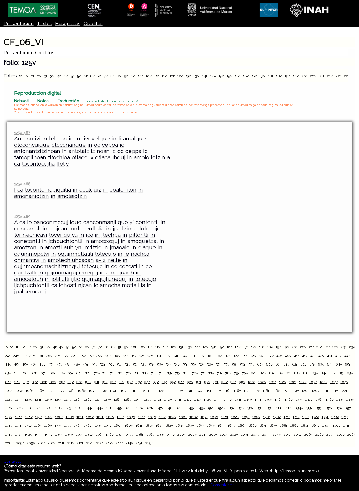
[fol (60, 164)
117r (247, 390)
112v (160, 390)
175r (18, 425)
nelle (114, 260)
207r (330, 434)
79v (245, 373)
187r (262, 425)
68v (61, 373)
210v (51, 443)
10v (149, 76)
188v (294, 425)
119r (285, 390)
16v (246, 76)
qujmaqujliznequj (104, 279)
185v (231, 425)
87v (35, 382)
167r (204, 417)
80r (254, 373)
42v (321, 355)
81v (280, 373)
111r (132, 390)
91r (96, 382)
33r (158, 355)
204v (277, 434)
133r (217, 399)
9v (132, 76)
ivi (37, 138)
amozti (53, 247)
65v (8, 373)
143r (68, 408)
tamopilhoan (30, 157)
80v (263, 373)
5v (79, 76)
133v (228, 399)
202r (223, 434)
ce (114, 266)
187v (273, 425)
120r (305, 390)
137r (298, 399)
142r (48, 408)
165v (172, 417)
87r (26, 382)
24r (7, 355)
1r (20, 76)
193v (48, 434)
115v (217, 390)
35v (201, 355)
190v (336, 425)
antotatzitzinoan (89, 151)
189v (315, 425)
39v (271, 355)
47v (59, 364)
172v (315, 417)
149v (201, 408)
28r (74, 355)
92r (113, 382)
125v (67, 399)
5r (72, 76)
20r (304, 76)
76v (195, 373)
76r (186, 373)
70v (97, 373)
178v (87, 425)
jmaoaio (120, 247)
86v (17, 382)
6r (86, 76)
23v (352, 347)
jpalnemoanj (30, 291)
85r (341, 373)
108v (82, 390)
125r (58, 399)
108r (71, 390)
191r (346, 425)
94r (147, 382)
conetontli (27, 241)
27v (65, 355)
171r (287, 417)
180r (118, 425)
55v (193, 364)
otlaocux (82, 157)
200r (181, 434)
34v (184, 355)
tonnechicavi (30, 235)
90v (88, 382)
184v (211, 425)
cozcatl (128, 266)
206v (319, 434)
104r (334, 382)
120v (315, 390)
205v (297, 434)
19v (296, 76)
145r (109, 408)
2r (32, 76)
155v (318, 408)
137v (308, 399)
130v (168, 399)
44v (8, 364)
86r (8, 382)
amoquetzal (142, 241)
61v (286, 364)
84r (323, 373)
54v (177, 364)
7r (99, 76)
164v (152, 417)
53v (160, 364)
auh (69, 247)
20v (313, 76)
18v (279, 76)
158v (29, 417)
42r (313, 355)
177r (58, 425)
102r (292, 382)
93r (130, 382)
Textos (44, 23)
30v (117, 355)
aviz (101, 260)
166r (183, 417)
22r (338, 76)
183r (179, 425)
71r (104, 373)
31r (125, 355)
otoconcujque (32, 145)
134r (238, 399)
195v (89, 434)
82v (297, 373)
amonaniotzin (31, 196)
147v (160, 408)
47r (51, 364)
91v (104, 382)
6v (92, 76)
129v (147, 399)
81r (271, 373)
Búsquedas (67, 23)
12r (172, 76)
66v (26, 373)
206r (308, 434)
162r (100, 417)
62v (303, 364)
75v (178, 373)
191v (8, 434)
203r (244, 434)
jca (89, 235)
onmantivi (26, 260)
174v (8, 425)
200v (192, 434)
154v (299, 408)
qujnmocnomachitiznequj (47, 266)
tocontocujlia (38, 164)
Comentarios (222, 485)
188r (284, 425)
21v (330, 76)
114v (198, 390)
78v (228, 373)
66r (17, 373)
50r (102, 364)
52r (135, 364)
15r (221, 76)
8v (119, 76)
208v (9, 443)
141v (38, 408)
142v (58, 408)
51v (127, 364)
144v (99, 408)
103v (323, 382)
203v (255, 434)
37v (236, 355)
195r (78, 434)
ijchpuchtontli (31, 285)
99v (242, 382)
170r (266, 417)
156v (339, 408)
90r (79, 382)
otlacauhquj (110, 157)
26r (40, 355)
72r (120, 373)
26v (49, 355)
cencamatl (27, 228)
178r (77, 425)
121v (334, 390)
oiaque (147, 247)
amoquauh (120, 273)
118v (276, 390)
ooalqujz (90, 190)
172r (305, 417)
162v (110, 417)
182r (159, 425)
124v (48, 399)
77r (203, 373)
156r (328, 408)
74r (153, 373)
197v (129, 434)
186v (252, 425)
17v (262, 76)
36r (210, 355)
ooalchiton (123, 190)
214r (119, 443)
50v (111, 364)
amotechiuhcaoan (71, 260)
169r (246, 417)
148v (180, 408)
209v (31, 443)
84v (332, 373)
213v (109, 443)
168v (235, 417)
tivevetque (96, 138)
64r (330, 364)
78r (219, 373)
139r (339, 399)
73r (137, 373)
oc (97, 145)
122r (344, 390)
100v (262, 382)
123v (28, 399)
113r (169, 390)
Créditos (93, 23)
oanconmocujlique (57, 222)
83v (315, 373)
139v (350, 399)
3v (52, 76)
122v (8, 399)
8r (112, 76)
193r (38, 434)
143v (79, 408)
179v (107, 425)
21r (321, 76)
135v (268, 399)
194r (58, 434)
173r (325, 417)
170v (277, 417)
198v (150, 434)
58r (235, 364)
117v (256, 390)
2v (39, 76)
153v (279, 408)
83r (306, 373)
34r (175, 355)
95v (173, 382)
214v (129, 443)
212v (89, 443)
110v (122, 390)
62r (295, 364)
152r (250, 408)
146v (140, 408)
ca (17, 164)
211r (61, 443)
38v (253, 355)
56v (210, 364)
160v (70, 417)
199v (171, 434)
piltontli (138, 235)
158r (18, 417)
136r (278, 399)
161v (90, 417)
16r (237, 76)
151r (231, 408)
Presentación (19, 23)
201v (213, 434)
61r (278, 364)
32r (141, 355)
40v (288, 355)
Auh (19, 138)
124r (38, 399)
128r (117, 399)
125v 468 (22, 184)
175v (28, 425)
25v (32, 355)
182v (169, 425)
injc (47, 228)
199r (160, 434)
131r (178, 399)
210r (41, 443)
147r (150, 408)
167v (214, 417)
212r (80, 443)
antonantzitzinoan (37, 151)
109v (103, 390)
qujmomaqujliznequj (71, 273)
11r (156, 76)
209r (20, 443)
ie (29, 222)
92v (121, 382)
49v (94, 364)
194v (69, 434)
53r (151, 364)
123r (18, 399)
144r (89, 408)
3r (45, 76)
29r (91, 355)
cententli (147, 222)
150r (211, 408)
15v (229, 76)
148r (170, 408)
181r (139, 425)
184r (200, 425)
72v (129, 373)
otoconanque (69, 145)
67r (35, 373)
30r (108, 355)
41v (304, 355)
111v (141, 390)
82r (288, 373)
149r (190, 408)
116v (237, 390)
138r (319, 399)
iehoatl (67, 285)
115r (208, 390)
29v (99, 355)
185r (221, 425)
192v (28, 434)
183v (190, 425)
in (44, 138)
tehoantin (61, 138)
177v (67, 425)
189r (305, 425)
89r (62, 382)
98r (215, 382)
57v (226, 364)
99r (233, 382)
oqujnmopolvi (31, 254)
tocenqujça (63, 235)
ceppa (110, 145)
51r (119, 364)
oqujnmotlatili (75, 254)
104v (344, 382)
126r (77, 399)
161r (79, 417)
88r (43, 382)
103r (313, 382)
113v (179, 390)
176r (37, 425)
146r (129, 408)
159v (48, 417)
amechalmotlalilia (122, 285)
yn (78, 247)
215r (139, 443)
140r (8, 408)
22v (347, 76)
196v (110, 434)
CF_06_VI (23, 42)
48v (77, 364)
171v (296, 417)
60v (269, 364)
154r (289, 408)
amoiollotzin (149, 157)
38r (244, 355)
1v (26, 76)
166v (193, 417)
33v (167, 355)
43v (338, 355)
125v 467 (22, 132)
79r (236, 373)
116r (227, 390)
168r (224, 417)
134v (248, 399)
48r (68, 364)
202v (234, 434)
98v (224, 382)
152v (259, 408)
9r (126, 76)
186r (242, 425)
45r (16, 364)
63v (321, 364)
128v (127, 399)
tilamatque (132, 138)
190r (326, 425)
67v (43, 373)
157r (349, 408)
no (30, 138)
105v (19, 390)
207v (341, 434)
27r (57, 355)
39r (262, 355)
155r (309, 408)
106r (29, 390)
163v (131, 417)
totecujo (149, 228)
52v (143, 364)
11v (164, 76)
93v (139, 382)
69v (79, 373)
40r (279, 355)
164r (141, 417)
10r (140, 76)
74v (162, 373)
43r (329, 355)
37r (227, 355)
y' (132, 222)
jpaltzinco (125, 228)
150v (221, 408)
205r (287, 434)
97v (207, 382)
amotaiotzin (72, 196)
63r (312, 364)
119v (295, 390)
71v (112, 373)
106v (40, 390)
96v (190, 382)
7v (106, 76)
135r (258, 399)
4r (59, 76)
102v (302, 382)
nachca (140, 254)
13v (196, 76)
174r (344, 417)
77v (211, 373)
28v (83, 355)
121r (325, 390)
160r (59, 417)
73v (145, 373)
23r (343, 347)
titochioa (59, 157)
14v (213, 76)
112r (151, 390)
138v (330, 399)
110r (113, 390)
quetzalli (25, 273)
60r (260, 364)
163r (120, 417)
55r (184, 364)
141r (29, 408)
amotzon (25, 247)
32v (150, 355)
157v (8, 417)
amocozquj (105, 241)
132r (197, 399)
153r (269, 408)
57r (218, 364)
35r (193, 355)
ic (122, 145)
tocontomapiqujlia (48, 190)
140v (19, 408)
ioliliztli (60, 279)
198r (139, 434)
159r (38, 417)
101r (272, 382)
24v (16, 355)
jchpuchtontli (66, 241)
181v (149, 425)
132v (207, 399)
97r (198, 382)
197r (119, 434)
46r (33, 364)
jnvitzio (92, 247)
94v (156, 382)
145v (119, 408)
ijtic (75, 279)
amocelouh (28, 279)
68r (52, 373)
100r (251, 382)
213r (99, 443)
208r (351, 434)
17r (254, 76)
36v (219, 355)
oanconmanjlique (105, 222)
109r (92, 390)
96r (181, 382)
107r (50, 390)
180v (129, 425)
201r (203, 434)
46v (42, 364)
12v (180, 76)
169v (256, 417)
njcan (60, 228)
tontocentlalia (86, 228)
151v (240, 408)
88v (52, 382)
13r (188, 76)
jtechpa (111, 235)
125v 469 (22, 216)
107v (60, 390)
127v (107, 399)
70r (88, 373)
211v (70, 443)
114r (189, 390)
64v (339, 364)
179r (97, 425)
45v (25, 364)
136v (289, 399)
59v (251, 364)
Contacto (13, 461)
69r (70, 373)
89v (70, 382)
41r (296, 355)
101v (282, 382)
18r (270, 76)
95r (164, 382)
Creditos (44, 52)
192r (18, 434)
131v (187, 399)
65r (347, 364)
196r (99, 434)
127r (97, 399)
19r (287, 76)
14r (204, 76)
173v (335, 417)
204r (266, 434)
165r (162, 417)
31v (133, 355)
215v (148, 443)
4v (65, 76)
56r (201, 364)
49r (85, 364)
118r (266, 390)
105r (8, 390)
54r (168, 364)
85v (350, 373)
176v (48, 425)
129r (137, 399)
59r (242, 364)
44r (347, 355)
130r (157, 399)
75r (169, 373)
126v (87, 399)
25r (24, 355)
